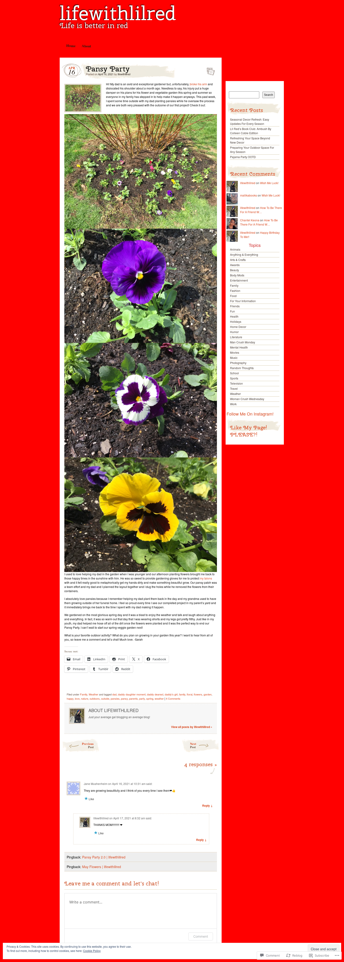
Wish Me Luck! (269, 183)
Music (234, 358)
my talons (206, 578)
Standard (209, 70)
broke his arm (198, 84)
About (86, 45)
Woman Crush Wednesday (247, 399)
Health (234, 316)
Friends (235, 306)
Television (236, 383)
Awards (235, 265)
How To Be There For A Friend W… (261, 210)
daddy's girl (171, 694)
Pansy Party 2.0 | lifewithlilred (103, 857)
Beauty (234, 270)
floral (189, 694)
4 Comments (173, 698)
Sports (234, 378)
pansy (124, 698)
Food (233, 296)
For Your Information (243, 301)
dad (114, 694)
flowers (198, 694)
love (77, 698)
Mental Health (239, 347)
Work (233, 404)
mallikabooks (248, 195)
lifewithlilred (118, 13)
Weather (93, 694)
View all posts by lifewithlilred (191, 727)
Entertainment (239, 280)
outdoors (95, 698)
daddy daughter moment (132, 694)
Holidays (235, 321)
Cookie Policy (92, 951)
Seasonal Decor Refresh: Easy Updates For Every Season (249, 121)
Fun (232, 311)
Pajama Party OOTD (243, 157)
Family (83, 694)
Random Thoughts (242, 368)
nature (84, 698)
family (182, 694)
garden (208, 694)
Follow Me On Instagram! (250, 414)
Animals (235, 249)
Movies (234, 352)
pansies (115, 698)
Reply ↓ (207, 805)
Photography (238, 363)
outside (105, 698)
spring (149, 698)
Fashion (235, 291)
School (234, 373)
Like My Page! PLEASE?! (248, 431)
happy (70, 698)
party (142, 698)
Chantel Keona (249, 220)
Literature (236, 337)
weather (159, 698)
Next (193, 745)
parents (133, 698)
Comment (200, 936)
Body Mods (237, 275)
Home (70, 45)
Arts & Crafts (238, 260)
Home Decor (238, 327)
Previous (88, 745)
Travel (234, 388)
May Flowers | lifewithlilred (101, 866)
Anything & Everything (244, 254)
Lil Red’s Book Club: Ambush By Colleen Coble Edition (250, 131)
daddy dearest (155, 694)
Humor (234, 332)
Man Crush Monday (242, 342)
